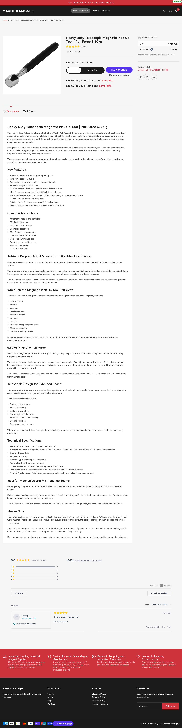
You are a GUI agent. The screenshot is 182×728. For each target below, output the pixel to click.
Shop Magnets (79, 11)
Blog (49, 700)
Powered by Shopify (171, 724)
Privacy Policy (98, 700)
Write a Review (161, 594)
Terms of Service (100, 704)
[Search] (165, 11)
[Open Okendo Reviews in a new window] (160, 585)
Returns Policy (98, 697)
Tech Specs (29, 111)
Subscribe (170, 706)
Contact (105, 11)
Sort (147, 604)
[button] (77, 46)
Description (13, 111)
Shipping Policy (99, 694)
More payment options (119, 75)
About (96, 11)
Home (5, 20)
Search (50, 694)
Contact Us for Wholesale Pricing (153, 70)
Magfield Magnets (154, 724)
